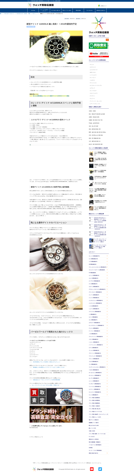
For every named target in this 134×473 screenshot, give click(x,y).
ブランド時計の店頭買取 (94, 397)
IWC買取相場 (92, 264)
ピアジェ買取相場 (93, 347)
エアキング (92, 88)
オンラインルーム (96, 463)
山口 (97, 135)
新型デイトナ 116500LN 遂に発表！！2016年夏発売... (100, 171)
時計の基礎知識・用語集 (94, 442)
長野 (96, 123)
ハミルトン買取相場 (94, 342)
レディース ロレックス (95, 103)
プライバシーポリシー (56, 463)
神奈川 (96, 120)
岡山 (95, 135)
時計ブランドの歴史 (94, 419)
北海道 (94, 111)
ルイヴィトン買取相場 (94, 389)
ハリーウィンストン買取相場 (96, 344)
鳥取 (99, 135)
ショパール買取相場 (94, 308)
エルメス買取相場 (93, 278)
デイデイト (92, 95)
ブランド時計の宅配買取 (94, 403)
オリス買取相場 (93, 283)
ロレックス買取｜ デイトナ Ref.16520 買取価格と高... (100, 195)
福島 (104, 114)
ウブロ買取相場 (93, 261)
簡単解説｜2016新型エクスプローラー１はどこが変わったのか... (100, 166)
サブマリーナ (93, 67)
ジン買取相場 (92, 314)
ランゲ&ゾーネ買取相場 (95, 383)
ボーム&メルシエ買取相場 (95, 372)
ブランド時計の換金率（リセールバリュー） (98, 414)
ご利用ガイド (103, 5)
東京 (94, 120)
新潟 (98, 123)
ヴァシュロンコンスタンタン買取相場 (97, 267)
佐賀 (95, 141)
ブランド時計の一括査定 (94, 405)
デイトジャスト (93, 82)
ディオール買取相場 (94, 328)
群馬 (98, 117)
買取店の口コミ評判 (94, 439)
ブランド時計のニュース (37, 436)
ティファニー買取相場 (94, 330)
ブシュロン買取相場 (94, 350)
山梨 (94, 123)
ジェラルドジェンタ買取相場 (96, 300)
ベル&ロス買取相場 (94, 369)
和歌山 (104, 132)
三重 (99, 129)
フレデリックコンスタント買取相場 (97, 367)
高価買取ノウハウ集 (94, 422)
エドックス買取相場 (94, 275)
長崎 (97, 141)
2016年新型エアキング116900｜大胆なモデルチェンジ (46, 362)
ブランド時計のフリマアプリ (95, 411)
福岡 (93, 141)
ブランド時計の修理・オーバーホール (97, 433)
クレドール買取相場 (94, 294)
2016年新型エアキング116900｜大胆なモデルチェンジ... (100, 201)
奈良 (102, 132)
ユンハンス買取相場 (94, 381)
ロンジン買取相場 (93, 394)
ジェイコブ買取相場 (94, 297)
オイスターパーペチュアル (96, 85)
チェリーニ (92, 98)
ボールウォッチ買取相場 (95, 375)
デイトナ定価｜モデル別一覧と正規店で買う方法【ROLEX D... (100, 160)
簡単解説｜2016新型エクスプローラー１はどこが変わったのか (48, 367)
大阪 (97, 132)
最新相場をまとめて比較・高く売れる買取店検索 (49, 0)
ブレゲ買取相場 (93, 364)
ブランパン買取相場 (94, 358)
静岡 (93, 129)
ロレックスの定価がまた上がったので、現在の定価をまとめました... (100, 208)
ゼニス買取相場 (93, 319)
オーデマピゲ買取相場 (94, 281)
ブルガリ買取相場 (93, 361)
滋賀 (93, 132)
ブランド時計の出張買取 (94, 400)
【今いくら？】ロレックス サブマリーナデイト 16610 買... (100, 183)
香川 (93, 138)
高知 (99, 138)
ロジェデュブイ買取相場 (95, 392)
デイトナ (92, 64)
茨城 (94, 117)
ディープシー (93, 77)
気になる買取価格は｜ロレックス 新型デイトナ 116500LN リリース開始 (51, 96)
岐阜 (95, 129)
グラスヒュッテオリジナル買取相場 (97, 289)
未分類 (91, 447)
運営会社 (88, 463)
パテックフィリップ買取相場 (96, 336)
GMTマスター (93, 72)
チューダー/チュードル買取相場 (96, 325)
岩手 (95, 114)
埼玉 (99, 120)
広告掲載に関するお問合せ (70, 463)
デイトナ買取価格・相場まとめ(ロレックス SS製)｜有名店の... (100, 153)
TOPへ (34, 463)
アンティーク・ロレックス (96, 101)
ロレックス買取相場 (94, 256)
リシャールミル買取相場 (95, 386)
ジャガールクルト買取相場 (95, 303)
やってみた (91, 436)
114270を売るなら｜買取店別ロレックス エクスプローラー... (100, 178)
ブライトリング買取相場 (95, 353)
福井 (97, 126)
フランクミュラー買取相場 (95, 356)
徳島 (97, 138)
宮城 (97, 114)
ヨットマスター (93, 90)
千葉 (101, 120)
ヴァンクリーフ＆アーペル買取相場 (97, 269)
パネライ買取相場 (93, 339)
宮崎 (96, 144)
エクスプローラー (94, 69)
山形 (102, 114)
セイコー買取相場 (93, 317)
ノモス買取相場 (93, 333)
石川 (95, 126)
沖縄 (101, 144)
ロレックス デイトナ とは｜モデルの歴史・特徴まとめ (45, 385)
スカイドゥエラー (94, 93)
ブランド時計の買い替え (94, 408)
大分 (99, 141)
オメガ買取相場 (93, 258)
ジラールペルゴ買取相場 (95, 311)
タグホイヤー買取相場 (94, 322)
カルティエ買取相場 (94, 286)
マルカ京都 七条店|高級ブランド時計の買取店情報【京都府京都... (100, 190)
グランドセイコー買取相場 (95, 292)
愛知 (97, 129)
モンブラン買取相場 (94, 378)
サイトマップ (81, 463)
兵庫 (99, 132)
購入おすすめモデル (94, 425)
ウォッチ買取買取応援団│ (33, 0)
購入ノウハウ (92, 428)
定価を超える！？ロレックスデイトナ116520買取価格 (46, 379)
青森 (93, 114)
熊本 (94, 144)
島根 (102, 135)
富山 (93, 126)
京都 (95, 132)
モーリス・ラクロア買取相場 (95, 450)
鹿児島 (98, 144)
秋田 (99, 114)
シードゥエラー (93, 75)
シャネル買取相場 (93, 305)
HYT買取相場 (92, 272)
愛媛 (95, 138)
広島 (93, 135)
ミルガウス (92, 80)
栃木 (96, 117)
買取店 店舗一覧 (93, 453)
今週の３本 (92, 430)
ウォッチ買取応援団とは (44, 463)
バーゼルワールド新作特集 (95, 444)
